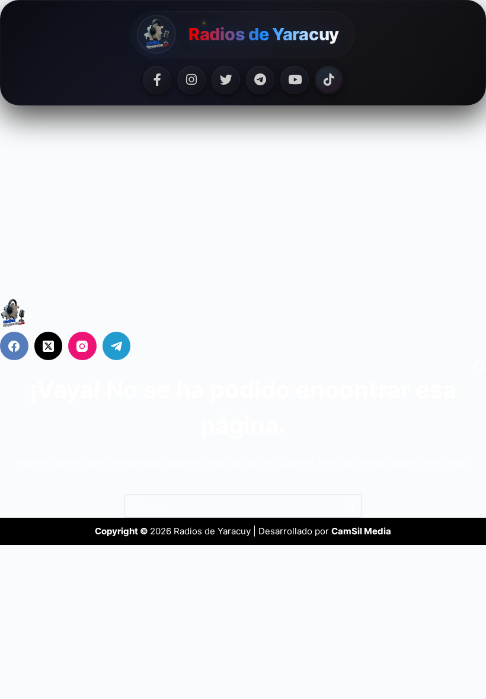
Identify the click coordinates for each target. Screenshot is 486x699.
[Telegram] (260, 80)
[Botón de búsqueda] (349, 506)
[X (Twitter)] (48, 346)
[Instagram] (191, 80)
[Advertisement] (243, 209)
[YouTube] (294, 80)
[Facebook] (157, 80)
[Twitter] (226, 80)
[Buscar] (480, 366)
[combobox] (231, 506)
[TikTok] (329, 80)
